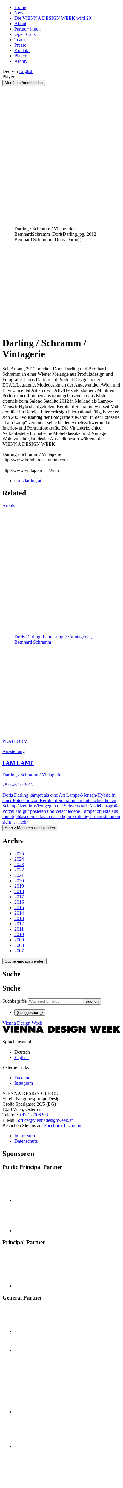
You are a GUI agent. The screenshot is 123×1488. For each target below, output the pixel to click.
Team (19, 39)
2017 (19, 896)
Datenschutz (26, 1141)
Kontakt (22, 50)
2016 (19, 902)
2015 (19, 907)
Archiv (20, 61)
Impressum (24, 1135)
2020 (19, 880)
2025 (19, 853)
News (19, 12)
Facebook (53, 1125)
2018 (19, 891)
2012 (19, 923)
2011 (19, 929)
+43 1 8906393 (33, 1114)
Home (20, 7)
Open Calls (25, 34)
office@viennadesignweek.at (45, 1120)
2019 (19, 885)
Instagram (73, 1125)
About (20, 23)
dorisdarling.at (27, 480)
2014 (19, 912)
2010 (19, 934)
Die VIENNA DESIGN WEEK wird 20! (53, 18)
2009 (19, 939)
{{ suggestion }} (30, 1012)
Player (20, 55)
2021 (19, 875)
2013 (19, 918)
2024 (19, 859)
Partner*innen (27, 28)
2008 (19, 945)
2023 (19, 864)
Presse (20, 45)
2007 (19, 950)
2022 (19, 869)
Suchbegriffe (14, 1001)
